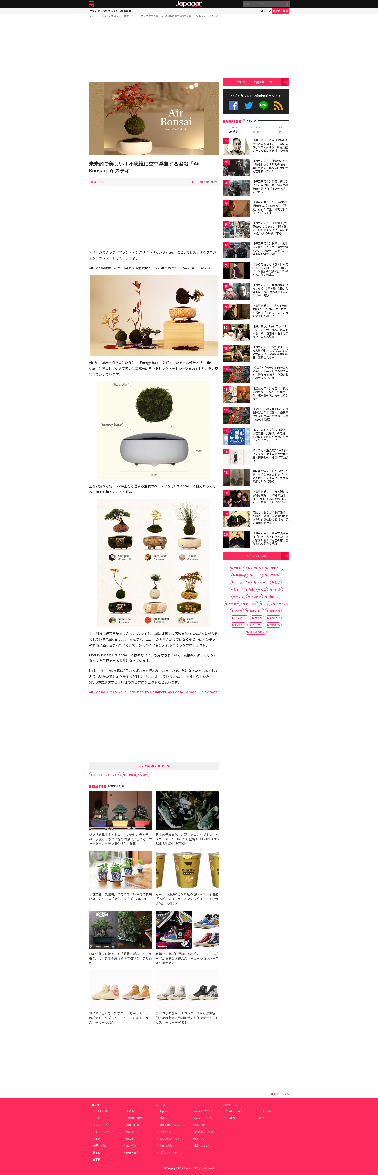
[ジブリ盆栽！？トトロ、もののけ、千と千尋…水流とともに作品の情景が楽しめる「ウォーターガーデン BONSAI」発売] (120, 811)
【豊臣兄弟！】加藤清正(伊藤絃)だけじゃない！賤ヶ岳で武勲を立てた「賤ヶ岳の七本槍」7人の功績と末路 (270, 228)
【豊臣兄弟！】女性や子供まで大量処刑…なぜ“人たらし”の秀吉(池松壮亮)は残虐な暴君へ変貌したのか (270, 352)
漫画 (263, 589)
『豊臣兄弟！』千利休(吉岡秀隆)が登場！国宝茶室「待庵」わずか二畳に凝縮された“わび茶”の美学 (270, 207)
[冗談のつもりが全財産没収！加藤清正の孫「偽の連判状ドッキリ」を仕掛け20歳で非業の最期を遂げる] (236, 520)
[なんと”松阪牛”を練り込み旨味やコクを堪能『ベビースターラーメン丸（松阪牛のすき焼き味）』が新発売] (187, 871)
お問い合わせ (200, 1125)
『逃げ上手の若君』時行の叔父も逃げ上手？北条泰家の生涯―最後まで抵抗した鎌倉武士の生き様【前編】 (270, 372)
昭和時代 (240, 625)
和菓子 (130, 1139)
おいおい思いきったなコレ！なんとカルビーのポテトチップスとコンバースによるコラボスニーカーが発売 (120, 1017)
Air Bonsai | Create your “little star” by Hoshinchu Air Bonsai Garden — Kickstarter (154, 691)
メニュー (91, 4)
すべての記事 (100, 1111)
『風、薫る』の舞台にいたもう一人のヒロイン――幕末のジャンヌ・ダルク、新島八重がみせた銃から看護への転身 (270, 145)
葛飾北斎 (275, 625)
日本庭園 (131, 774)
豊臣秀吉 (275, 611)
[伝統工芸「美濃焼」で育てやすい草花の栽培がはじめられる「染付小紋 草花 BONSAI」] (120, 871)
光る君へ (257, 625)
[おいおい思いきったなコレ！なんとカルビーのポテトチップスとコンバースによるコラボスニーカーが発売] (120, 990)
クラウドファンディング (106, 774)
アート (96, 1118)
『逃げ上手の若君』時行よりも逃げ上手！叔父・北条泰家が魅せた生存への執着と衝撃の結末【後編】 (270, 414)
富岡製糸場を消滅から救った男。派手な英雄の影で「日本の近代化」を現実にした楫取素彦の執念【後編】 (270, 476)
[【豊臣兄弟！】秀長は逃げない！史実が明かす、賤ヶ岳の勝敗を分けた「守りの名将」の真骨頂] (236, 189)
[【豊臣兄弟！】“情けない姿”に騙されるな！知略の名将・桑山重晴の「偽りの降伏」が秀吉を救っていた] (236, 168)
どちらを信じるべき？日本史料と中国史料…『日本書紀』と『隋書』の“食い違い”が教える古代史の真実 (270, 269)
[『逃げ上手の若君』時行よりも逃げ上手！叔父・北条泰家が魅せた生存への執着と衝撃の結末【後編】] (236, 416)
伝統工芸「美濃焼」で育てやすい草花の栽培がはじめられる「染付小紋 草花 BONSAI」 (120, 896)
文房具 (238, 611)
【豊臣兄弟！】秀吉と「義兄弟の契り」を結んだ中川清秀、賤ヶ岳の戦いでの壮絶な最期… (270, 393)
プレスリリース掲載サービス (255, 82)
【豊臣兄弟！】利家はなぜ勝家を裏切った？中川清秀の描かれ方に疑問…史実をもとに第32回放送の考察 (270, 248)
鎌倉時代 (275, 618)
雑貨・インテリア (133, 16)
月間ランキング (168, 1152)
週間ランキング (202, 1145)
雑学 (277, 582)
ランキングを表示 (255, 556)
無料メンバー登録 (203, 1132)
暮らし (96, 1152)
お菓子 (237, 589)
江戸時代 (238, 568)
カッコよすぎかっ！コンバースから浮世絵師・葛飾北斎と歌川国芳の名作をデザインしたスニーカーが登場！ (187, 1017)
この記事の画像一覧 (155, 766)
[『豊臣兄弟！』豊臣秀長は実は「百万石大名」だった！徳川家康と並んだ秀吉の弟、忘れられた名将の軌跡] (236, 540)
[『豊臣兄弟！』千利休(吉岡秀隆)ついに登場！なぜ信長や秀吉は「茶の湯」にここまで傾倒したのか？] (236, 313)
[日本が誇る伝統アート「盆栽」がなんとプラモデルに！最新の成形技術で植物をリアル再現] (120, 930)
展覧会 (258, 618)
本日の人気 (165, 1145)
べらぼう (256, 596)
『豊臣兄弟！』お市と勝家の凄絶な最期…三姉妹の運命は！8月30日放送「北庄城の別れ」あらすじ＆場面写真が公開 (270, 499)
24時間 (233, 130)
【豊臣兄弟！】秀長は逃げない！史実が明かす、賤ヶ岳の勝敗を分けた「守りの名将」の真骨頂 (270, 186)
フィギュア (241, 618)
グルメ (96, 1139)
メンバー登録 (280, 11)
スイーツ (262, 582)
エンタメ (131, 1145)
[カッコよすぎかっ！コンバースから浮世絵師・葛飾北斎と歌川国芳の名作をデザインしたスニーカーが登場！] (187, 990)
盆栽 (145, 774)
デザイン (281, 604)
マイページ (165, 1132)
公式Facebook (233, 105)
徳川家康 (251, 604)
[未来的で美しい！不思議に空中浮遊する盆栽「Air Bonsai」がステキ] (154, 119)
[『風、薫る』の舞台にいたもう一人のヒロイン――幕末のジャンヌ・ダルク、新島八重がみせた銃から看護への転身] (236, 147)
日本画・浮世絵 (135, 1118)
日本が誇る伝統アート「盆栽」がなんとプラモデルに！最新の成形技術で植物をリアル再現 (120, 958)
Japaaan (189, 4)
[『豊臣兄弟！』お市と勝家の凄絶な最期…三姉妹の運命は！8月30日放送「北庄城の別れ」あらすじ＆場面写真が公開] (236, 499)
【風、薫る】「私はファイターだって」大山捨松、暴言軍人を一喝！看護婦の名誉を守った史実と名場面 (270, 331)
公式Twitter (248, 105)
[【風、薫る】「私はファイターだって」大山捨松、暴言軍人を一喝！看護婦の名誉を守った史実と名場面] (236, 333)
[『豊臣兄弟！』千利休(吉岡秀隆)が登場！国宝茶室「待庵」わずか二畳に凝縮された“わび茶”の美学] (236, 209)
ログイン (265, 11)
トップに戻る (281, 1094)
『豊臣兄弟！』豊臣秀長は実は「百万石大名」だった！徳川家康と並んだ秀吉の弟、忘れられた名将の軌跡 (270, 538)
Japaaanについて (203, 1118)
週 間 (256, 130)
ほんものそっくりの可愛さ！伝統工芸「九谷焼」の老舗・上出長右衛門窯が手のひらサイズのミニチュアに (270, 434)
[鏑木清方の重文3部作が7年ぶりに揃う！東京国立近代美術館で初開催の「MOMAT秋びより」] (236, 457)
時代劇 (277, 589)
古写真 (96, 1159)
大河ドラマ (275, 568)
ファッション (100, 1125)
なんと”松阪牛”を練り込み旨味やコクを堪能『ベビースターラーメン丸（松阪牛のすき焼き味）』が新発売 (187, 898)
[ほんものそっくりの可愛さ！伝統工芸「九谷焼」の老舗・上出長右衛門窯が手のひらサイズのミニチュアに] (236, 437)
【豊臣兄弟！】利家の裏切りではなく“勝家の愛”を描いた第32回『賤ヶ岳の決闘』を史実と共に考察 (270, 290)
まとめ (130, 1111)
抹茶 (266, 604)
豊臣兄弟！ (256, 611)
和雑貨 (130, 1132)
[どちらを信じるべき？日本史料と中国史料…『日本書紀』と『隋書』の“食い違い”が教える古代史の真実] (236, 271)
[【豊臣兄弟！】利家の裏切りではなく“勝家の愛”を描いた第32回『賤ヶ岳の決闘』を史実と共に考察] (236, 292)
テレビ (240, 596)
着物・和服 (132, 1125)
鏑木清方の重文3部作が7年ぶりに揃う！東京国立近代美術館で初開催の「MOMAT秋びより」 (270, 455)
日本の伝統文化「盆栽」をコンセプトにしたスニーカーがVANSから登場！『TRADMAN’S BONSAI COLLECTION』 (187, 839)
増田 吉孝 (197, 182)
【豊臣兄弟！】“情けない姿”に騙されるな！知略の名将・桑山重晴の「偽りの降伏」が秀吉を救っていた (270, 166)
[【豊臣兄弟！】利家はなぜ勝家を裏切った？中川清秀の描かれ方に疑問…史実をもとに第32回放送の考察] (236, 251)
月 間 (278, 130)
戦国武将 (274, 575)
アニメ (257, 575)
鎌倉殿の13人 (257, 632)
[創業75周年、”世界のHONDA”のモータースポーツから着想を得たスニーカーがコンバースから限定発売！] (187, 930)
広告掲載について (169, 1125)
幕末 (251, 589)
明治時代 (234, 604)
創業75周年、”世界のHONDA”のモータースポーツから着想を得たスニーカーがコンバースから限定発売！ (187, 958)
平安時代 (241, 575)
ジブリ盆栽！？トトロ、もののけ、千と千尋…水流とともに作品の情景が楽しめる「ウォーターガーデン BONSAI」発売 (120, 839)
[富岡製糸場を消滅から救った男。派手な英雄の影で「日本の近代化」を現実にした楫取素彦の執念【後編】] (236, 478)
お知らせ (164, 1118)
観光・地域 (99, 1145)
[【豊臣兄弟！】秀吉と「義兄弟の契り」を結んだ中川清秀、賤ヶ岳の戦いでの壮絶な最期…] (236, 395)
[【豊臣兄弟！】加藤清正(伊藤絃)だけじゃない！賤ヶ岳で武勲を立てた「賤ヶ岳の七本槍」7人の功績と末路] (236, 230)
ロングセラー (242, 582)
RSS (278, 105)
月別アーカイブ (201, 1139)
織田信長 (274, 596)
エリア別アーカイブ (170, 1139)
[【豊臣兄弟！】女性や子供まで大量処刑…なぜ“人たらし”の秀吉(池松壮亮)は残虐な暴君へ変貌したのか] (236, 354)
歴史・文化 (132, 1152)
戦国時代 (256, 568)
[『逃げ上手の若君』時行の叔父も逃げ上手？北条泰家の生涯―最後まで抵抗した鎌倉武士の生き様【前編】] (236, 375)
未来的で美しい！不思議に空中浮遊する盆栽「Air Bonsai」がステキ (182, 16)
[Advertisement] (154, 50)
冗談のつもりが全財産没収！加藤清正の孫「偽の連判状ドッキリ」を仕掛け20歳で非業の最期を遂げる (270, 517)
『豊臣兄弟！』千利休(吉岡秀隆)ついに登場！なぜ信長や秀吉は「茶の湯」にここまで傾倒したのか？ (270, 310)
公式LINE (263, 105)
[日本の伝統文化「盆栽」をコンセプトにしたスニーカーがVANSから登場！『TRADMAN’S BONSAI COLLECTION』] (187, 811)
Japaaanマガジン (111, 16)
